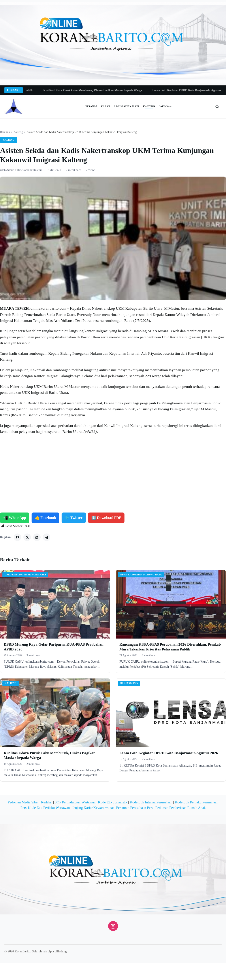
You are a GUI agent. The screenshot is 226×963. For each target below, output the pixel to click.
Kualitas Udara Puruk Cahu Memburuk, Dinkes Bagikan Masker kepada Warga (66, 90)
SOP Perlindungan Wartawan (75, 802)
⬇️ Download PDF (106, 518)
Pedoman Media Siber (23, 802)
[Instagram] (113, 926)
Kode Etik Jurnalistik (112, 802)
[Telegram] (46, 537)
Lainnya (165, 106)
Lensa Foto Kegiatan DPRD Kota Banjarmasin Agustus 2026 (164, 90)
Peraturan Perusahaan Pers (134, 808)
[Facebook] (17, 537)
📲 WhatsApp (14, 518)
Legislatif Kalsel (126, 106)
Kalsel (106, 106)
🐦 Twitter (74, 518)
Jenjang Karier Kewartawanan (93, 808)
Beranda (91, 106)
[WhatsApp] (37, 537)
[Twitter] (27, 537)
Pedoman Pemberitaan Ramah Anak (180, 808)
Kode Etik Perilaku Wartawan (49, 808)
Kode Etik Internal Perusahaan (151, 802)
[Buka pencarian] (217, 106)
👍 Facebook (45, 518)
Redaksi (46, 802)
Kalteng (149, 106)
